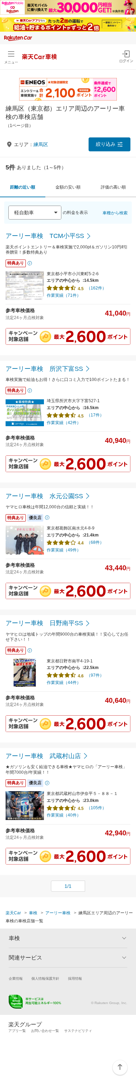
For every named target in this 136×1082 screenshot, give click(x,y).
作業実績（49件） (64, 550)
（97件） (95, 675)
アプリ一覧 (17, 1031)
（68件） (95, 542)
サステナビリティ (78, 1031)
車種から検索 (115, 212)
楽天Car (13, 912)
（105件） (96, 807)
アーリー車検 (57, 912)
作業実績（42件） (64, 422)
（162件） (96, 288)
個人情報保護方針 (45, 978)
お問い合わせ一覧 (45, 1031)
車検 (33, 912)
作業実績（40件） (64, 815)
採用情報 (75, 978)
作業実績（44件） (64, 682)
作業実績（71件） (64, 295)
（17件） (95, 415)
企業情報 (16, 978)
